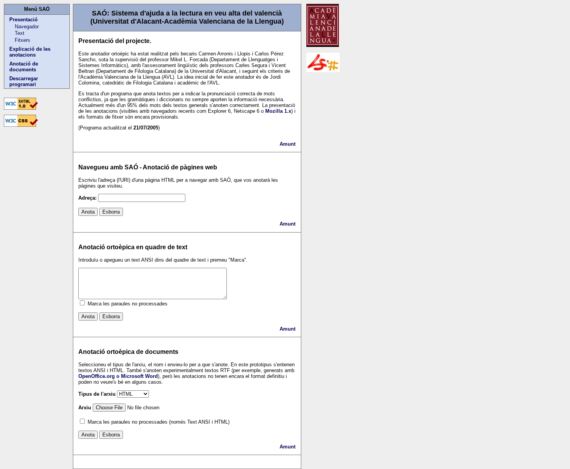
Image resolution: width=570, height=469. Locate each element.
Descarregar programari (23, 81)
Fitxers (22, 40)
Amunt (287, 144)
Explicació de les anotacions (29, 52)
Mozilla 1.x (278, 111)
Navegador (27, 26)
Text (19, 33)
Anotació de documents (23, 66)
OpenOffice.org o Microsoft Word (118, 376)
